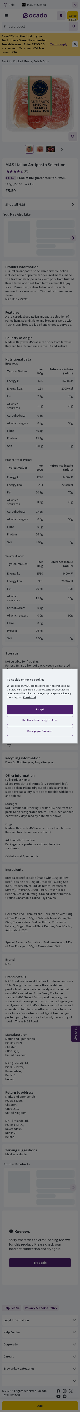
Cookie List (29, 697)
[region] (40, 706)
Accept (40, 709)
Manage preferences (39, 731)
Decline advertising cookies (39, 720)
